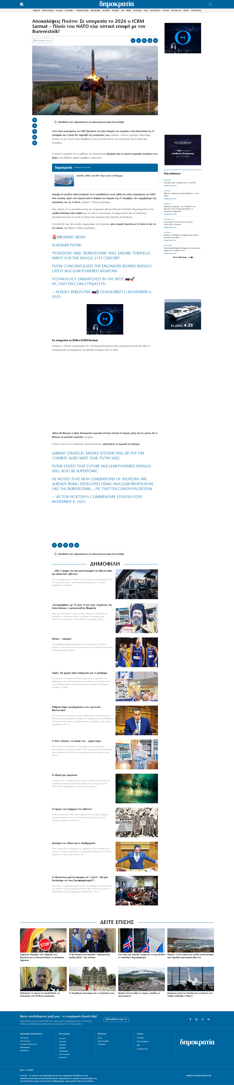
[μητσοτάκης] (137, 584)
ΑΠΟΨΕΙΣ (167, 180)
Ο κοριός (140, 1038)
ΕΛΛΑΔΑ (167, 191)
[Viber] (144, 40)
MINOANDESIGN (203, 1076)
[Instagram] (196, 1019)
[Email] (155, 40)
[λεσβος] (137, 891)
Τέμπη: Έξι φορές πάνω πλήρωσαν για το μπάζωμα (79, 673)
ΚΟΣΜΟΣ (167, 204)
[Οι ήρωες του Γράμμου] (137, 822)
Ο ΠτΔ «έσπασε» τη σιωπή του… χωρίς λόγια (76, 741)
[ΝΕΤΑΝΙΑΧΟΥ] (92, 940)
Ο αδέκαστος (142, 1049)
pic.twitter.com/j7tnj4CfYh (79, 284)
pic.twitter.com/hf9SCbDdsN (123, 489)
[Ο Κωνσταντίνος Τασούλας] (137, 754)
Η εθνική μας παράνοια (64, 775)
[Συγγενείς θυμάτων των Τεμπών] (137, 686)
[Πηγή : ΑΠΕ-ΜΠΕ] (141, 940)
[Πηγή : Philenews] (190, 940)
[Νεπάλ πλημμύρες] (141, 979)
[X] (138, 40)
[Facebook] (133, 40)
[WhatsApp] (149, 40)
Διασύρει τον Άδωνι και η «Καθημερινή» (74, 843)
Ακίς (138, 1045)
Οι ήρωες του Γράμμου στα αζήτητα (72, 809)
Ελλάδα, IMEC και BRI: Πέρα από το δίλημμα (99, 176)
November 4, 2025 (69, 502)
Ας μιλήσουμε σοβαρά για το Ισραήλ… (180, 183)
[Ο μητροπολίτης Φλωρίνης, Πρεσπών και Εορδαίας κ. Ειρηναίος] (137, 618)
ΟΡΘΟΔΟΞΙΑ (169, 219)
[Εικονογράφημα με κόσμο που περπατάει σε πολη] (137, 788)
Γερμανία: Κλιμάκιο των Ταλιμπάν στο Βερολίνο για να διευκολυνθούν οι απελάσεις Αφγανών (180, 209)
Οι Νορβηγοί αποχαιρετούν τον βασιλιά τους (91, 993)
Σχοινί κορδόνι (143, 1042)
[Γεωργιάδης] (137, 856)
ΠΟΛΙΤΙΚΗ (168, 245)
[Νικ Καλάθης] (137, 652)
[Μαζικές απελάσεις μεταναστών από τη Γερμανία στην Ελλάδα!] (43, 940)
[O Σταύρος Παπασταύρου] (137, 720)
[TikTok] (202, 1019)
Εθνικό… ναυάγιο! (62, 639)
